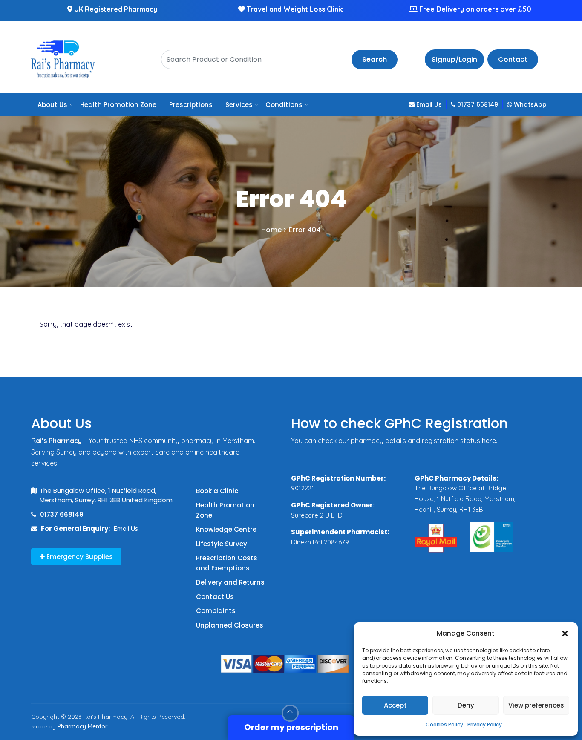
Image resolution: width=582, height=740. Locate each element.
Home (271, 230)
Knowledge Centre (226, 529)
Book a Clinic (217, 491)
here (489, 440)
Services (239, 104)
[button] (565, 633)
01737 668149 (476, 104)
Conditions (284, 104)
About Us (52, 104)
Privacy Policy (484, 724)
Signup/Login (454, 59)
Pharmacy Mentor (82, 726)
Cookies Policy (444, 724)
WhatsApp (529, 104)
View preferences (536, 705)
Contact (512, 59)
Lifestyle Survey (221, 543)
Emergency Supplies (79, 556)
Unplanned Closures (229, 625)
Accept (395, 705)
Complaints (216, 610)
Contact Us (215, 596)
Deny (466, 705)
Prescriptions (191, 104)
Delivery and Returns (230, 582)
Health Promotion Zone (118, 104)
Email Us (428, 104)
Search (374, 59)
